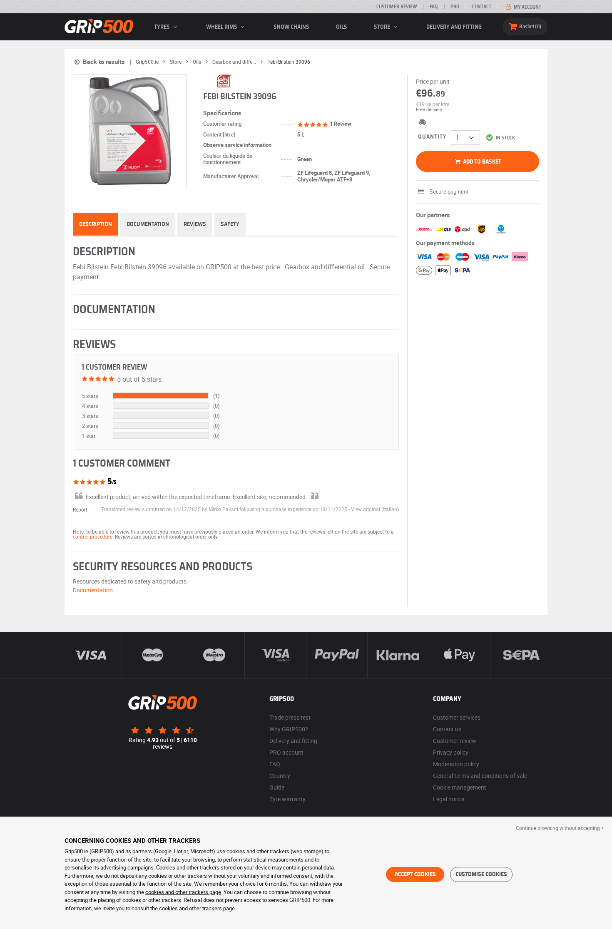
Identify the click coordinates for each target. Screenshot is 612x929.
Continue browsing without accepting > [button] (560, 828)
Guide (276, 787)
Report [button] (80, 509)
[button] (375, 509)
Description (95, 224)
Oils (341, 27)
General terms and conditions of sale (480, 776)
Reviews (195, 224)
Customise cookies (481, 874)
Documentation (148, 224)
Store (382, 27)
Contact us (447, 729)
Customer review (396, 6)
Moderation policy (456, 764)
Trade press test (290, 717)
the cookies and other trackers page (192, 908)
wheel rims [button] (222, 27)
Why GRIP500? (288, 729)
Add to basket (481, 162)
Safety (230, 224)
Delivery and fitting (454, 27)
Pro (454, 6)
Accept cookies (415, 874)
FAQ (434, 6)
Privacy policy (450, 752)
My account (526, 7)
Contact (481, 6)
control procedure (92, 536)
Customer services (456, 717)
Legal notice (448, 799)
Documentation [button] (93, 590)
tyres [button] (162, 27)
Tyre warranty (287, 799)
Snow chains (291, 27)
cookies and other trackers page (183, 892)
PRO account (286, 752)
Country (279, 776)
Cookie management (459, 787)
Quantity (432, 137)
